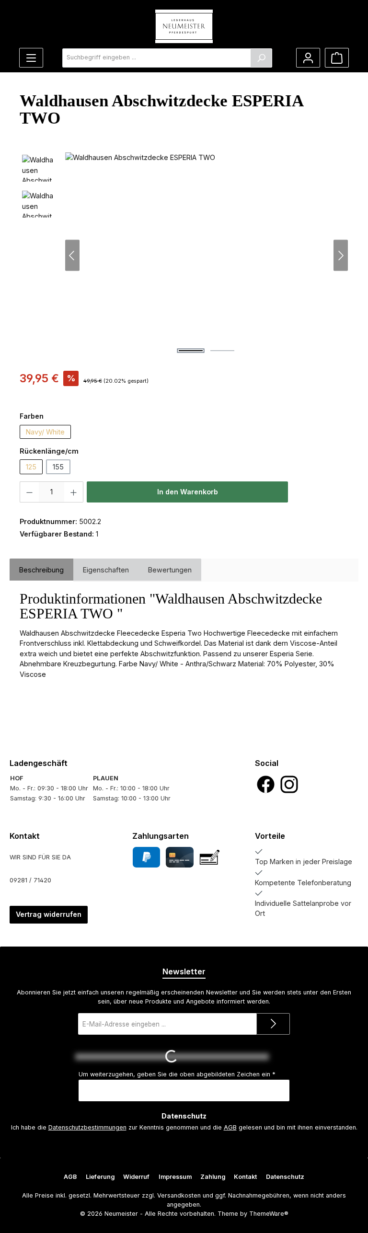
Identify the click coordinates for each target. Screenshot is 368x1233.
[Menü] (31, 58)
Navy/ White (45, 432)
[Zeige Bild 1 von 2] (191, 350)
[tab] (41, 570)
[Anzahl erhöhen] (73, 491)
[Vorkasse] (209, 857)
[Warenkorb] (337, 58)
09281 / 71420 (30, 880)
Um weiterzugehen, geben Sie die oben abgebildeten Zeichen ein (177, 1074)
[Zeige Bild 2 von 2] (222, 350)
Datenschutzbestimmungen (87, 1127)
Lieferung (100, 1176)
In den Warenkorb (187, 492)
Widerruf (136, 1176)
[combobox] (156, 58)
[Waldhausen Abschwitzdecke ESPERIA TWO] (206, 255)
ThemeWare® (268, 1213)
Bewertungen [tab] (170, 570)
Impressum (175, 1176)
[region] (184, 255)
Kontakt (245, 1176)
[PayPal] (146, 857)
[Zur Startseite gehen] (184, 26)
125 (31, 467)
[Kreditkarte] (179, 857)
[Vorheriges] (72, 255)
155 (58, 467)
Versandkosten (179, 1195)
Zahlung (212, 1176)
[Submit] (273, 1024)
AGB (230, 1127)
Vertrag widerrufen (48, 914)
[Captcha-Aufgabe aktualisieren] (278, 1057)
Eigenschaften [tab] (106, 570)
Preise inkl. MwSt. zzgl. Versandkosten (75, 392)
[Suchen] (261, 58)
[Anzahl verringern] (29, 491)
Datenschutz (285, 1176)
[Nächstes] (341, 255)
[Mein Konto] (308, 58)
